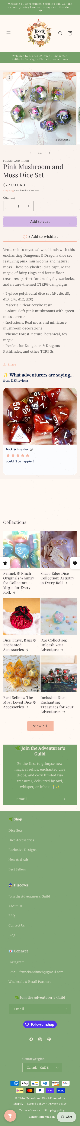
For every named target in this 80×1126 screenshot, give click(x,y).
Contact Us (17, 925)
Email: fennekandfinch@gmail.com (36, 972)
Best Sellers (17, 869)
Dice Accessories (21, 840)
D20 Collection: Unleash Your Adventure (54, 645)
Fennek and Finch (37, 1098)
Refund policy (36, 1103)
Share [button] (11, 364)
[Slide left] (30, 153)
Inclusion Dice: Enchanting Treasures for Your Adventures (57, 704)
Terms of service (30, 1110)
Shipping (8, 190)
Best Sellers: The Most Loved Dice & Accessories (19, 702)
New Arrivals (19, 859)
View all (40, 726)
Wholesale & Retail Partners (30, 982)
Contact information (42, 1116)
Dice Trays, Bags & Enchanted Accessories (19, 645)
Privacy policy (57, 1103)
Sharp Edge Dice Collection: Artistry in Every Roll (57, 578)
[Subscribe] (63, 799)
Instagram (17, 962)
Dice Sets (15, 830)
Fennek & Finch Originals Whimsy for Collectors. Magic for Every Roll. (18, 582)
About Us (15, 906)
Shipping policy (54, 1110)
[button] (8, 33)
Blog (12, 935)
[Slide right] (49, 153)
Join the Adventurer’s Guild (29, 896)
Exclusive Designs (22, 850)
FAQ (12, 916)
